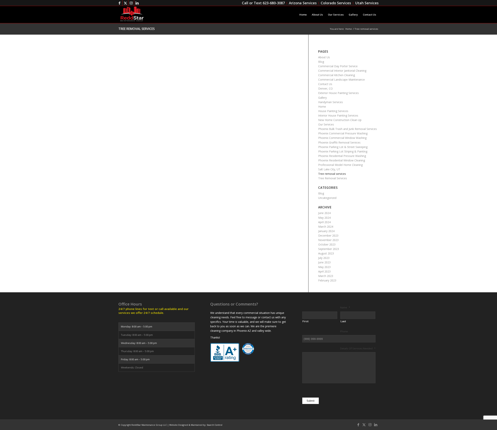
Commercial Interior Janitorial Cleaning (342, 70)
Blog (321, 62)
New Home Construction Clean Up (339, 120)
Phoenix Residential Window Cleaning (341, 160)
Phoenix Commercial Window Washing (342, 138)
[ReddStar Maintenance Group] (131, 14)
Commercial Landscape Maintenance (341, 79)
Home (322, 106)
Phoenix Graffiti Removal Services (339, 142)
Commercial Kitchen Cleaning (336, 75)
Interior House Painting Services (338, 115)
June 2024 (324, 213)
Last (343, 321)
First (305, 321)
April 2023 (324, 271)
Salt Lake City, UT (329, 169)
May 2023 (324, 267)
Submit (311, 400)
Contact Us (325, 84)
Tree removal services (136, 29)
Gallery (322, 97)
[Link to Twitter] (125, 3)
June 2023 (324, 262)
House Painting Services (333, 111)
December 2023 (328, 235)
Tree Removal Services (332, 178)
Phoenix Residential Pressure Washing (342, 156)
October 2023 (326, 244)
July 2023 (323, 258)
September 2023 (328, 249)
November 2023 (328, 240)
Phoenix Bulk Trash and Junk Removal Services (347, 129)
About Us (324, 57)
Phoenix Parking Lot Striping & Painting (342, 151)
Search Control (214, 424)
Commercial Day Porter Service (338, 66)
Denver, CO (325, 88)
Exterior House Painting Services (338, 93)
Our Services (326, 124)
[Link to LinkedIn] (137, 3)
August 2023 (326, 253)
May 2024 (324, 217)
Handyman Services (330, 102)
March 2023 (325, 276)
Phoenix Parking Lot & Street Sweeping (343, 147)
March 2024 (325, 226)
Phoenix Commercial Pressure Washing (343, 133)
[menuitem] (263, 3)
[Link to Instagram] (131, 3)
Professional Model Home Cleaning (340, 165)
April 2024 (324, 222)
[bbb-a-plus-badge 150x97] (224, 352)
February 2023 (327, 280)
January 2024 (326, 231)
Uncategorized (327, 198)
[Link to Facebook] (119, 3)
